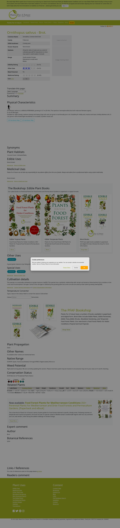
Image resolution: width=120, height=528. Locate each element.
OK (84, 267)
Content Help (57, 488)
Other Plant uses (18, 492)
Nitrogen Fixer (21, 271)
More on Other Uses (19, 275)
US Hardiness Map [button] (28, 120)
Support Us (56, 492)
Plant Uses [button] (47, 22)
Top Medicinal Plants (19, 500)
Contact (55, 502)
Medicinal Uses (17, 490)
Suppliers (61, 22)
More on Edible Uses (19, 165)
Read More (13, 421)
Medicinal (96, 388)
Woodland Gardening (19, 494)
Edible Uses (16, 488)
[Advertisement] (105, 62)
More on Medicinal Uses (20, 181)
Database (26, 22)
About (41, 22)
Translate (21, 93)
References (10, 165)
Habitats (15, 504)
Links (54, 496)
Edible (88, 388)
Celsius (9, 297)
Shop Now (84, 250)
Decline (76, 267)
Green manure (12, 259)
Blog (66, 22)
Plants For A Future (14, 23)
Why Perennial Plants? (19, 496)
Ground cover (11, 271)
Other (104, 388)
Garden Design (17, 502)
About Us (56, 504)
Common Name (27, 388)
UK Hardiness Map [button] (14, 120)
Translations (16, 506)
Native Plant (34, 22)
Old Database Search (59, 498)
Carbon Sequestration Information (42, 287)
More (12, 250)
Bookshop (56, 490)
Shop (55, 22)
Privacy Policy (66, 267)
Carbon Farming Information (22, 287)
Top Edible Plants (18, 498)
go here (39, 471)
